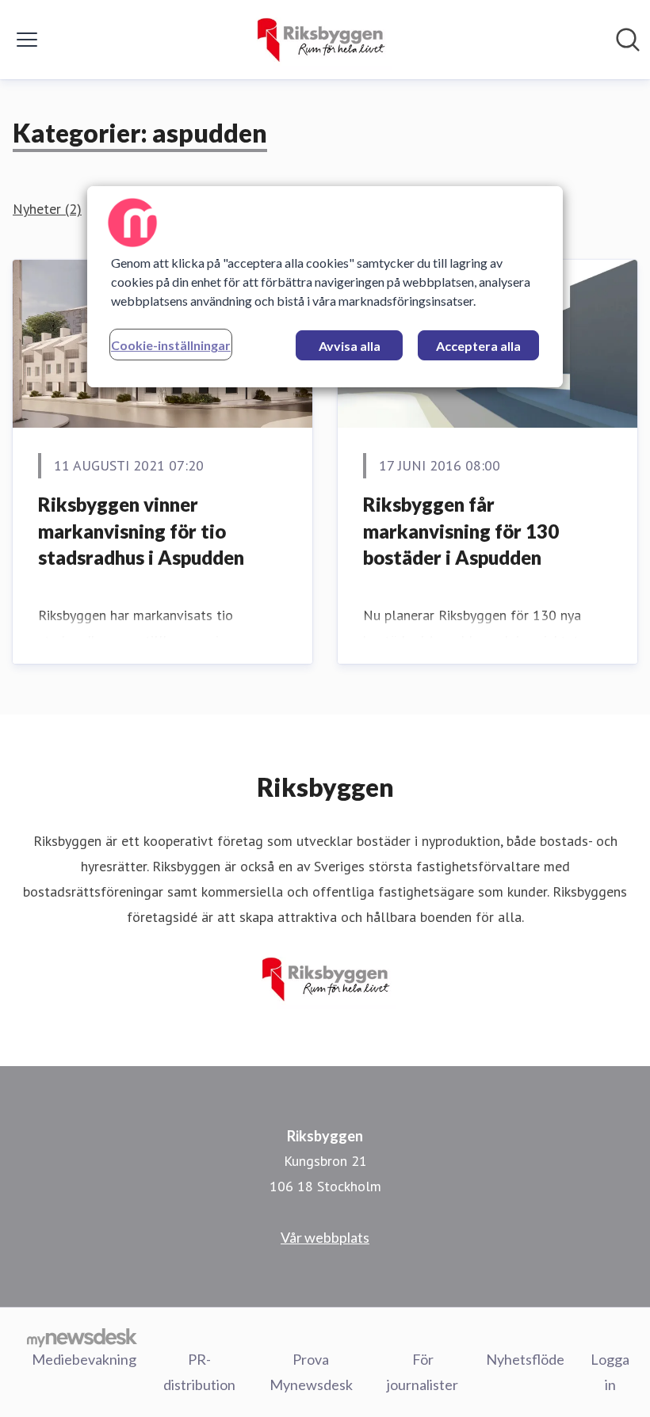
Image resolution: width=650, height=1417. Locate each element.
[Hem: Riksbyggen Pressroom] (320, 40)
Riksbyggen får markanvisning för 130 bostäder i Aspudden (461, 531)
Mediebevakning (84, 1359)
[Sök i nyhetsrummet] (627, 39)
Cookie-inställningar (171, 344)
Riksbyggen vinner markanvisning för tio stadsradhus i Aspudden (141, 531)
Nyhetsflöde (525, 1359)
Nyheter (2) (47, 209)
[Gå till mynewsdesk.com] (82, 1337)
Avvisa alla (349, 345)
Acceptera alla (478, 345)
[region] (325, 286)
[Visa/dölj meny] (27, 39)
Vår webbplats (325, 1237)
